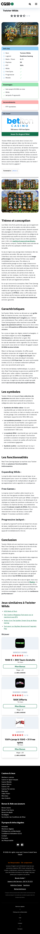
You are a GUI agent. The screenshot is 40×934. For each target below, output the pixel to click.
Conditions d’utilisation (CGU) (12, 833)
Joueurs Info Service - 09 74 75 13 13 (20, 881)
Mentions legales (20, 906)
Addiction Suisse (16, 885)
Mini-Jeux (5, 796)
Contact (4, 836)
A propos (20, 928)
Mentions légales (8, 829)
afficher (15, 170)
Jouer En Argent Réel (20, 134)
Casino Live (5, 786)
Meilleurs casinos (8, 777)
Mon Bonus (20, 666)
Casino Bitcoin (6, 784)
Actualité (5, 826)
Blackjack (5, 791)
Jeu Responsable (7, 840)
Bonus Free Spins (8, 810)
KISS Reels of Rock (10, 611)
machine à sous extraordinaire (23, 241)
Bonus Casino (6, 808)
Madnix (32, 582)
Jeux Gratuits (6, 798)
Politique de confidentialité (11, 831)
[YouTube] (18, 844)
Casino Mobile (7, 782)
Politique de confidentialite (20, 912)
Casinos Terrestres (8, 789)
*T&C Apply (20, 662)
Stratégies (5, 815)
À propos (5, 838)
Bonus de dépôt (7, 812)
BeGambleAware (20, 889)
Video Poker (6, 793)
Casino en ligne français (10, 779)
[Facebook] (22, 844)
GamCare (26, 885)
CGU (20, 917)
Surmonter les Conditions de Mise (13, 817)
